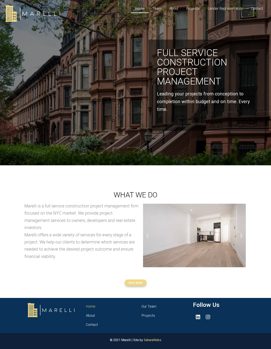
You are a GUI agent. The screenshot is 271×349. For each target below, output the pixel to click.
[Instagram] (208, 317)
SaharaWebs (152, 340)
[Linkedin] (198, 317)
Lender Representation (225, 8)
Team (157, 8)
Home (140, 8)
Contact (257, 8)
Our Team (148, 306)
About (173, 8)
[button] (147, 235)
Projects (193, 8)
